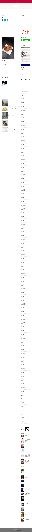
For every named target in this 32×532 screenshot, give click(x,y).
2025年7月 (22, 114)
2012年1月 (22, 334)
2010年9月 (22, 356)
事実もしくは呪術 (10, 102)
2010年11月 (22, 353)
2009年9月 (22, 372)
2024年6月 (22, 132)
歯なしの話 (22, 74)
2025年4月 (22, 118)
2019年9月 (22, 209)
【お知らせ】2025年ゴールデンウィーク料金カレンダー (27, 451)
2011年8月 (22, 341)
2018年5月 (22, 231)
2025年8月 (22, 113)
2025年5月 (22, 117)
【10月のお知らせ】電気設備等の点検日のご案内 (27, 440)
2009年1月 (22, 383)
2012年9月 (22, 323)
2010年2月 (22, 365)
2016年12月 (22, 254)
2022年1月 (22, 171)
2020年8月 (22, 194)
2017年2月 (22, 251)
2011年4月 (22, 346)
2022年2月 (22, 170)
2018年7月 (22, 228)
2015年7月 (22, 277)
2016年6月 (22, 262)
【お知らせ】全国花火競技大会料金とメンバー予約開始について (27, 477)
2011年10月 (22, 338)
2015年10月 (22, 273)
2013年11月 (22, 304)
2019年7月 (22, 212)
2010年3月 (22, 364)
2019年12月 (22, 205)
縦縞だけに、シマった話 (11, 115)
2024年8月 (22, 129)
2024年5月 (22, 133)
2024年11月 (22, 125)
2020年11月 (22, 190)
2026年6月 (22, 99)
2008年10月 (22, 387)
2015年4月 (22, 281)
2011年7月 (22, 342)
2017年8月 (22, 243)
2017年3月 (22, 250)
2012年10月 (22, 322)
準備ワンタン (8, 14)
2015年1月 (22, 285)
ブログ (21, 414)
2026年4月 (22, 102)
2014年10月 (22, 289)
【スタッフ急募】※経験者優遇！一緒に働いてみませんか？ (27, 485)
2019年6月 (22, 213)
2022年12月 (22, 156)
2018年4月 (22, 232)
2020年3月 (22, 201)
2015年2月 (22, 284)
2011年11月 (22, 337)
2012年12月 (22, 319)
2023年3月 (22, 152)
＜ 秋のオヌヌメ (4, 133)
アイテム (22, 399)
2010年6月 (22, 360)
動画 (21, 418)
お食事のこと (22, 406)
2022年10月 (22, 159)
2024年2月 (22, 137)
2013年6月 (22, 311)
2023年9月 (22, 144)
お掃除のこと (22, 402)
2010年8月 (22, 357)
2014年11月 (22, 288)
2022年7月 (22, 163)
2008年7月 (22, 391)
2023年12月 (22, 140)
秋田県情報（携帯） (4, 84)
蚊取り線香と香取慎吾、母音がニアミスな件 (27, 504)
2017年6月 (22, 246)
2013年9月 (22, 307)
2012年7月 (22, 326)
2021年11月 (22, 174)
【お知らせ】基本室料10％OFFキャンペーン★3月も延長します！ (27, 436)
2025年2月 (22, 121)
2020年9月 (22, 193)
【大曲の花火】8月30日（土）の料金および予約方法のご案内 (27, 446)
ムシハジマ (9, 123)
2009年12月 (22, 368)
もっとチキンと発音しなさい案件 (12, 108)
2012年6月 (22, 327)
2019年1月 (22, 220)
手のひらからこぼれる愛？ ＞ (16, 133)
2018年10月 (22, 224)
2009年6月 (22, 376)
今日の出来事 (22, 417)
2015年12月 (22, 270)
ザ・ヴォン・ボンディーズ (11, 129)
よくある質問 (16, 2)
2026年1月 (22, 106)
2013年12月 (22, 303)
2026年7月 (22, 98)
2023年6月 (22, 148)
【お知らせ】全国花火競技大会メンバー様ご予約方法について (27, 461)
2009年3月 (22, 380)
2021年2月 (22, 186)
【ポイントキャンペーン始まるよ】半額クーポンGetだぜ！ (27, 471)
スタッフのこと (22, 410)
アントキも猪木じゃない (23, 75)
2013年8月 (22, 308)
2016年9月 (22, 258)
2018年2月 (22, 235)
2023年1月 (22, 155)
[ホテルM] (16, 5)
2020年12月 (22, 189)
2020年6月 (22, 197)
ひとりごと (22, 413)
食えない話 (22, 69)
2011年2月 (22, 349)
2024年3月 (22, 136)
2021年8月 (22, 178)
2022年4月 (22, 167)
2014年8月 (22, 292)
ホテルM (12, 529)
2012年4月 (22, 330)
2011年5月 (22, 345)
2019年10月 (22, 208)
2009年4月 (22, 379)
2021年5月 (22, 182)
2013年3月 (22, 315)
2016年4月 (22, 265)
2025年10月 (22, 110)
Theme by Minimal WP (19, 529)
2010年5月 (22, 361)
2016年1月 (22, 269)
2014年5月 (22, 296)
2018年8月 (22, 227)
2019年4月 (22, 216)
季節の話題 (22, 421)
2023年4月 (22, 151)
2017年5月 (22, 247)
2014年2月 (22, 300)
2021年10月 (22, 175)
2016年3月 (22, 266)
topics (21, 398)
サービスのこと (22, 409)
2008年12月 (22, 384)
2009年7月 (22, 375)
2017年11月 (22, 239)
